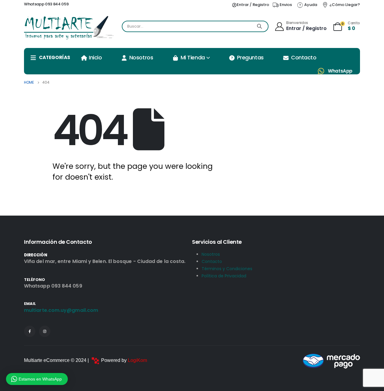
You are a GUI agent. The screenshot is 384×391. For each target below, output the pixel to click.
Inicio (95, 57)
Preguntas (250, 57)
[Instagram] (44, 331)
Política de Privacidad (224, 276)
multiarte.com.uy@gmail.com (61, 310)
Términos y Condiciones (227, 269)
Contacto (303, 57)
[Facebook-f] (29, 331)
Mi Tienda (193, 57)
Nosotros (141, 57)
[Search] (259, 26)
